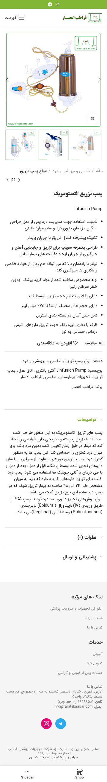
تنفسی (50, 377)
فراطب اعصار (31, 377)
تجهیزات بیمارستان (74, 377)
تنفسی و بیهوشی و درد (70, 171)
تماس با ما (95, 627)
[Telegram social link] (50, 4)
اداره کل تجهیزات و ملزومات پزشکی (76, 608)
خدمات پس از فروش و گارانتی (80, 673)
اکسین (34, 757)
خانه (99, 171)
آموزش (98, 654)
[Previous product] (19, 180)
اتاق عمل (25, 370)
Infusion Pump (72, 370)
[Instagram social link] (57, 4)
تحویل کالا (95, 663)
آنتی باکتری (45, 370)
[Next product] (7, 180)
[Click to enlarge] (92, 119)
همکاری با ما (93, 618)
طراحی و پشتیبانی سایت (59, 757)
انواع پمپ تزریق (33, 171)
